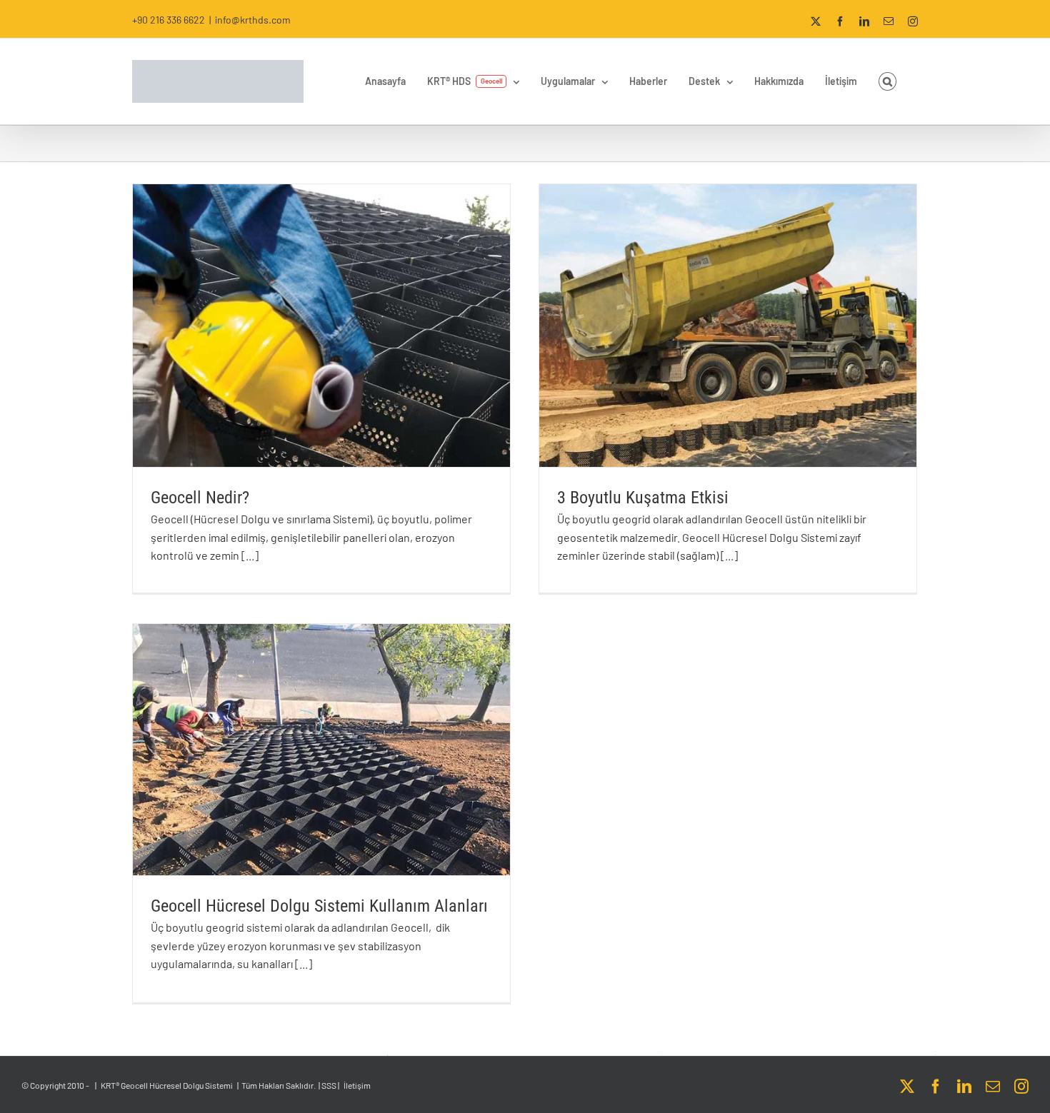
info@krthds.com (253, 20)
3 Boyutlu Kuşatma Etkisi (643, 498)
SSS (328, 1085)
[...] (250, 555)
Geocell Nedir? (200, 498)
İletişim (357, 1085)
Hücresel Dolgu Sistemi (191, 1085)
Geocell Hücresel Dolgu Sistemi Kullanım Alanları (319, 906)
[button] (887, 81)
